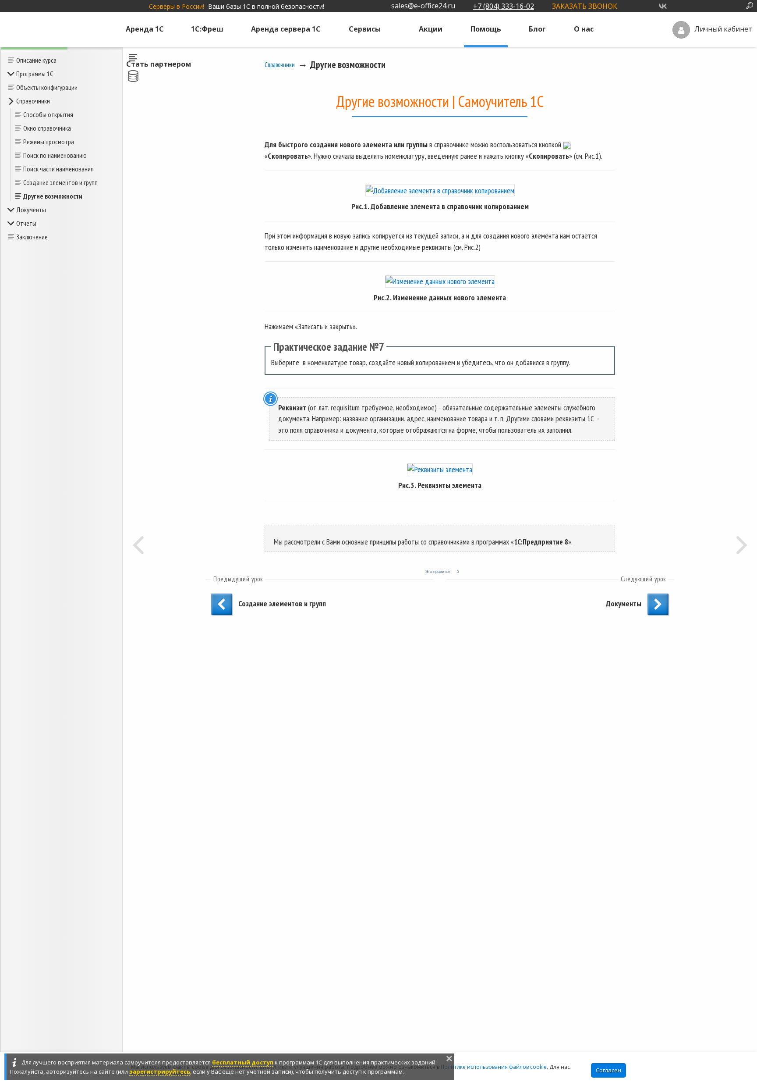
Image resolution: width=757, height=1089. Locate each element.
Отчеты (26, 223)
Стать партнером (158, 64)
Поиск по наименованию (55, 155)
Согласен (608, 1070)
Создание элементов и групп (60, 182)
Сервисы (365, 29)
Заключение (32, 236)
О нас (584, 29)
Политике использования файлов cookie (494, 1067)
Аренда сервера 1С (286, 29)
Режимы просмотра (48, 141)
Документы (31, 209)
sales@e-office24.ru (423, 6)
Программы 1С (34, 73)
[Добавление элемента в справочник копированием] (440, 190)
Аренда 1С (145, 29)
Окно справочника (47, 128)
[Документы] (741, 544)
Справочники (33, 100)
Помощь (485, 29)
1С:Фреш (207, 29)
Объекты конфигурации (47, 87)
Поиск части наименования (58, 168)
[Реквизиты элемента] (440, 469)
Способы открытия (48, 114)
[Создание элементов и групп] (138, 544)
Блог (537, 29)
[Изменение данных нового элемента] (440, 281)
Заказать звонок (584, 6)
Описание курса (36, 60)
